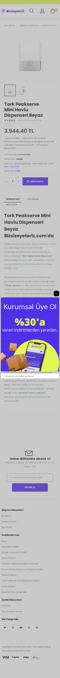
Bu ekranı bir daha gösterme (20, 376)
